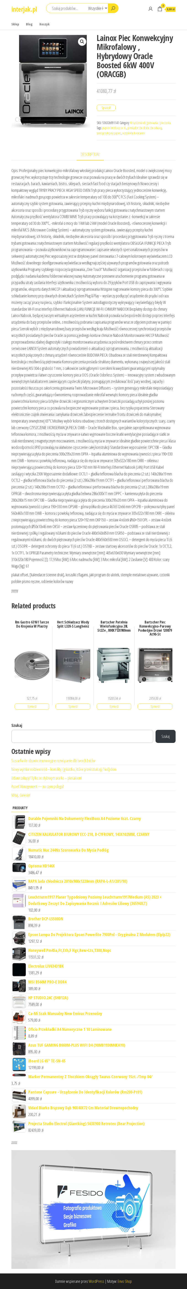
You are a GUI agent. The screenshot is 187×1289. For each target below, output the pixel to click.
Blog (29, 24)
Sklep (15, 24)
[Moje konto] (150, 9)
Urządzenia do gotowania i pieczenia (150, 123)
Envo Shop (125, 1281)
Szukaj (16, 725)
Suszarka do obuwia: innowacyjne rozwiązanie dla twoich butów (53, 760)
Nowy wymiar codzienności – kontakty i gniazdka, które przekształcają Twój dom (63, 769)
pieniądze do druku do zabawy (144, 128)
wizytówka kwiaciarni (133, 133)
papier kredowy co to (114, 128)
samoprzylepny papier (109, 133)
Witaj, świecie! (20, 795)
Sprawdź (106, 108)
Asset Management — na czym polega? (37, 786)
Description (90, 154)
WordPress (96, 1281)
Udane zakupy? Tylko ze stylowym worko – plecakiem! (46, 778)
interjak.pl (24, 9)
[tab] (94, 154)
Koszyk (44, 24)
